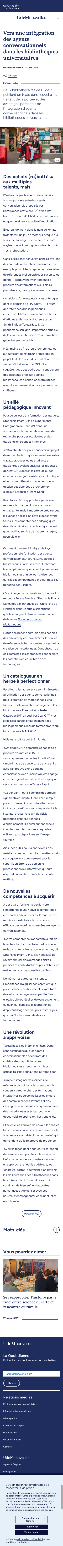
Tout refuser (31, 1526)
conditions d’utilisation (17, 1542)
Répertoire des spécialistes (17, 1411)
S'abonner (11, 1383)
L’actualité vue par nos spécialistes (20, 1404)
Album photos (10, 1418)
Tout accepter (31, 1532)
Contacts (8, 1446)
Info (57, 160)
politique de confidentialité (29, 1539)
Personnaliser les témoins (33, 1519)
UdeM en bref (10, 1432)
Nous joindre (9, 1471)
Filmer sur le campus (13, 1425)
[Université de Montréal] (11, 6)
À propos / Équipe (12, 1464)
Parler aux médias (12, 1439)
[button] (56, 17)
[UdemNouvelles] (31, 17)
